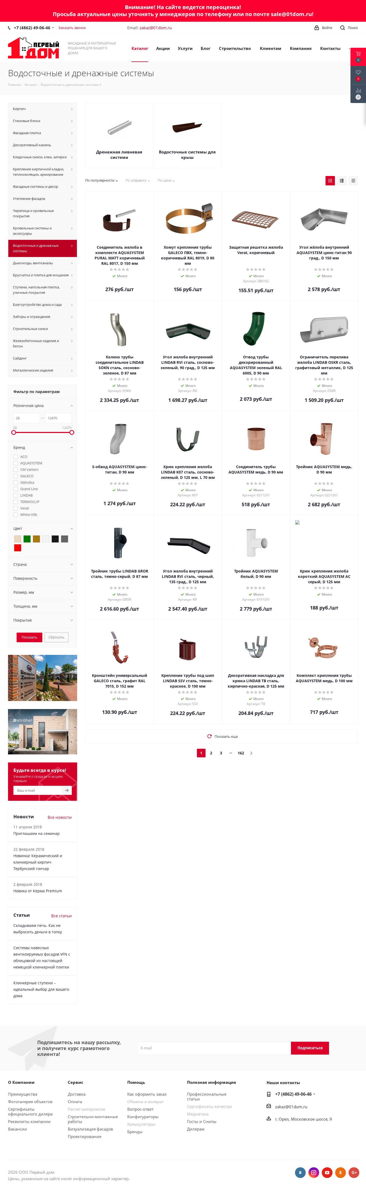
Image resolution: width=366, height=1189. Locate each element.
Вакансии (17, 1129)
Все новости (60, 817)
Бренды (135, 1131)
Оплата (75, 1101)
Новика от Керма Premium (37, 890)
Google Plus (354, 1172)
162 (241, 752)
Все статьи (61, 915)
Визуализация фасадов (90, 1129)
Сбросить (56, 637)
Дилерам (195, 1129)
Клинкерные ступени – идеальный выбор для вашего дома (41, 989)
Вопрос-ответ (140, 1109)
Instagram (313, 1172)
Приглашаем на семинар (36, 833)
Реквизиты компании (29, 1121)
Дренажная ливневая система (119, 154)
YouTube (327, 1172)
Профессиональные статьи (206, 1096)
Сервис (75, 1082)
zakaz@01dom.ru (156, 27)
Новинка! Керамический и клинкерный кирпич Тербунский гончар (37, 862)
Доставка (76, 1094)
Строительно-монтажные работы (93, 1119)
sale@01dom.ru (291, 14)
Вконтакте (300, 1172)
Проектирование (84, 1136)
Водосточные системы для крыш (187, 154)
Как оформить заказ (146, 1094)
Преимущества (22, 1094)
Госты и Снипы (201, 1121)
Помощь (136, 1082)
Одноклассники (340, 1172)
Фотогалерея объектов (30, 1101)
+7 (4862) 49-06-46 (32, 27)
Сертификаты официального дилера (30, 1111)
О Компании (21, 1082)
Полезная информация (211, 1082)
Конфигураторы (143, 1116)
